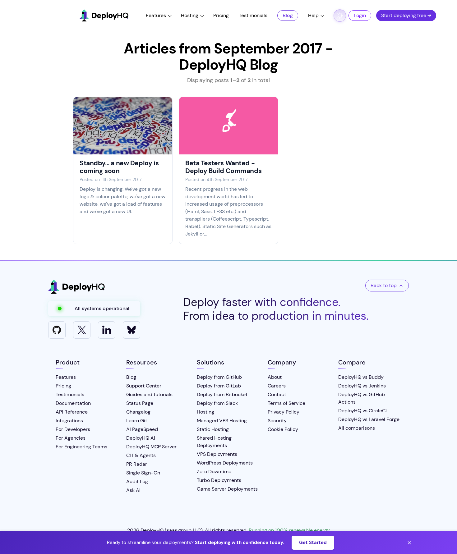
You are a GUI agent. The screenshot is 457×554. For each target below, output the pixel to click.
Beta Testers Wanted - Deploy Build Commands (223, 167)
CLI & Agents (141, 455)
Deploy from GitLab (219, 385)
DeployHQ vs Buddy (361, 377)
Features (156, 15)
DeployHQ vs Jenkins (362, 385)
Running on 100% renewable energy (289, 530)
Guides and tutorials (149, 394)
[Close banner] (409, 542)
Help (313, 15)
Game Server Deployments (227, 489)
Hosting (189, 15)
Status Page (139, 403)
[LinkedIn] (106, 330)
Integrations (69, 420)
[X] (81, 330)
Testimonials (253, 15)
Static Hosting (213, 429)
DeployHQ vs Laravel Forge (368, 419)
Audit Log (137, 481)
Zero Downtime (214, 471)
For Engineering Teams (81, 446)
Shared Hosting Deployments (214, 442)
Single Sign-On (143, 472)
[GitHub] (57, 330)
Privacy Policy (283, 412)
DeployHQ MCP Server (151, 446)
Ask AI (133, 490)
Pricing (221, 15)
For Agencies (70, 438)
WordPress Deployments (225, 463)
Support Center (143, 385)
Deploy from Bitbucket (222, 394)
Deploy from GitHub (219, 377)
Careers (277, 385)
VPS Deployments (217, 454)
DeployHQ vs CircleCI (362, 410)
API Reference (72, 412)
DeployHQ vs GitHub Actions (361, 398)
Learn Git (136, 420)
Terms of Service (286, 403)
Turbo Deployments (219, 480)
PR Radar (136, 464)
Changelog (138, 412)
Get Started (313, 542)
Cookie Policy (283, 429)
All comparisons (356, 428)
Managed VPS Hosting (222, 420)
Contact (277, 394)
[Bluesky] (131, 330)
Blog (288, 15)
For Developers (73, 429)
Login (360, 15)
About (275, 377)
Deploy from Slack (217, 403)
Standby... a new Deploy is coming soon (119, 167)
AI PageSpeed (142, 429)
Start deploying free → (406, 15)
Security (277, 420)
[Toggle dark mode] (340, 15)
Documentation (73, 403)
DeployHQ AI (140, 438)
